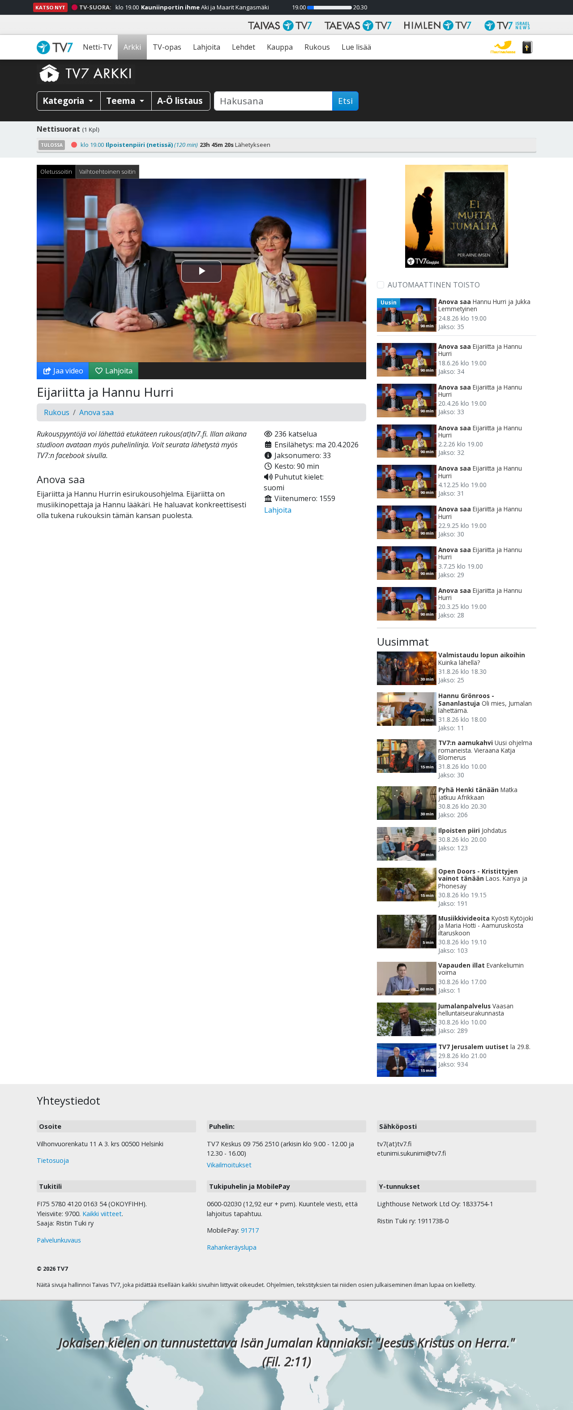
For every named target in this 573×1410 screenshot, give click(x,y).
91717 (250, 1230)
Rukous (317, 47)
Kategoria (64, 100)
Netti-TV (97, 47)
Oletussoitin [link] (56, 171)
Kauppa (280, 47)
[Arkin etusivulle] (86, 73)
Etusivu (57, 47)
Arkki (132, 47)
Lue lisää (356, 47)
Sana (527, 47)
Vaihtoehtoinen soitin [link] (107, 171)
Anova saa (96, 412)
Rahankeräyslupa (232, 1247)
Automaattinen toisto (434, 285)
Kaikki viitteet (102, 1213)
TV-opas (167, 47)
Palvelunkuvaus (59, 1240)
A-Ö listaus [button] (180, 100)
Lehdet (243, 47)
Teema (121, 100)
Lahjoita (206, 47)
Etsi (345, 101)
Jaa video (67, 371)
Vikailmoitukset (229, 1165)
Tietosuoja (53, 1160)
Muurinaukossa (503, 47)
